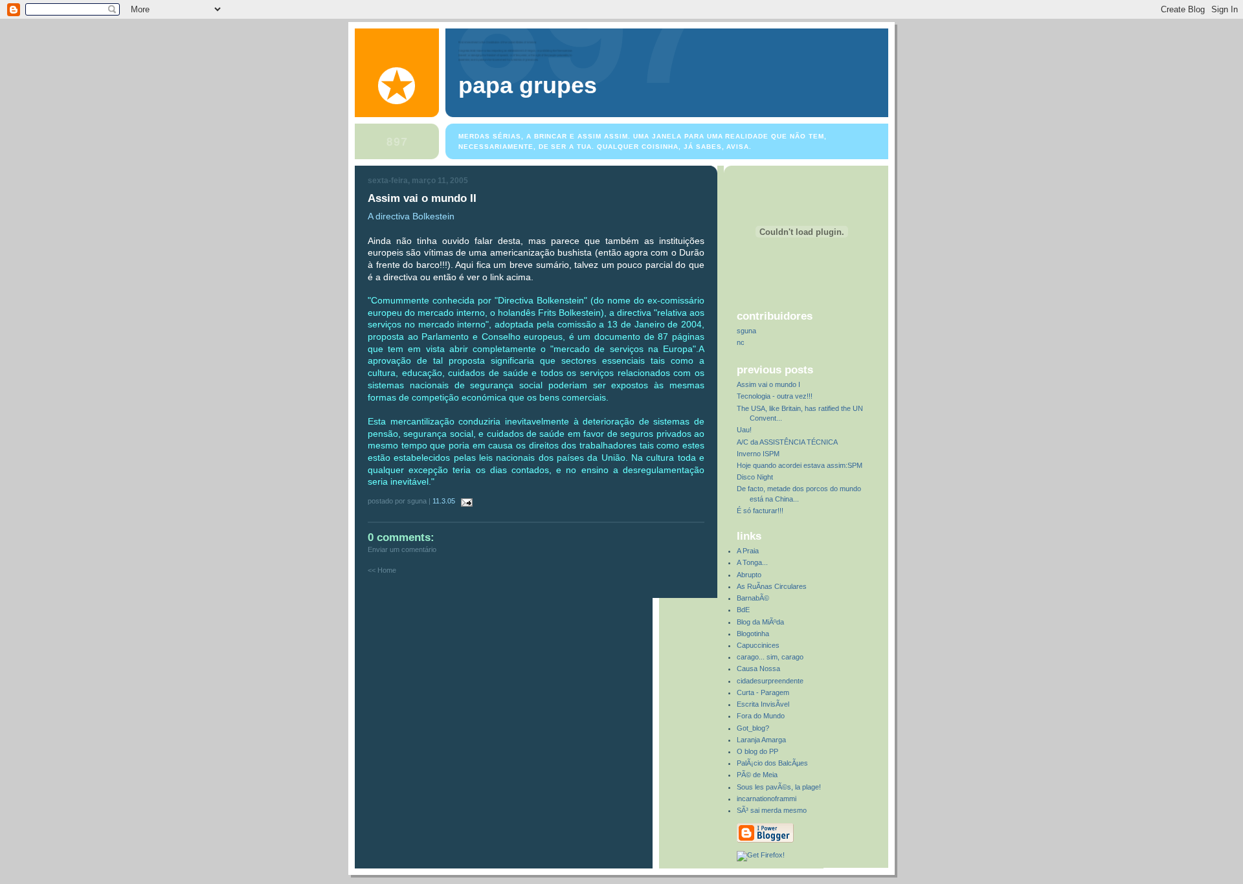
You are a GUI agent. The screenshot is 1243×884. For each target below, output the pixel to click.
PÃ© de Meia (757, 775)
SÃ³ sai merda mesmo (772, 810)
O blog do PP (757, 751)
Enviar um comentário (402, 549)
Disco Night (755, 477)
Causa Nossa (758, 668)
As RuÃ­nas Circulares (772, 586)
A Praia (748, 551)
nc (741, 342)
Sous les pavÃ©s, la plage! (779, 787)
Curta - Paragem (763, 692)
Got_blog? (753, 728)
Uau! (744, 430)
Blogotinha (753, 633)
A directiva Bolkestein (411, 216)
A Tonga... (752, 562)
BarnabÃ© (753, 598)
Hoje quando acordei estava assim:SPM (799, 465)
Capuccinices (758, 645)
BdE (743, 609)
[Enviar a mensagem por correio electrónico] (465, 501)
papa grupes (527, 85)
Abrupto (749, 575)
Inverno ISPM (758, 454)
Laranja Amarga (761, 740)
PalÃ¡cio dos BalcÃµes (772, 763)
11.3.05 (443, 501)
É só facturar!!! (760, 510)
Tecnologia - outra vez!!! (774, 396)
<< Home (382, 570)
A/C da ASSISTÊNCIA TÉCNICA (787, 442)
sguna (746, 331)
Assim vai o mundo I (768, 384)
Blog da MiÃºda (760, 622)
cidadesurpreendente (770, 681)
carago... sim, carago (770, 657)
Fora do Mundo (761, 716)
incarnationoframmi (766, 798)
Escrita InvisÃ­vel (763, 704)
